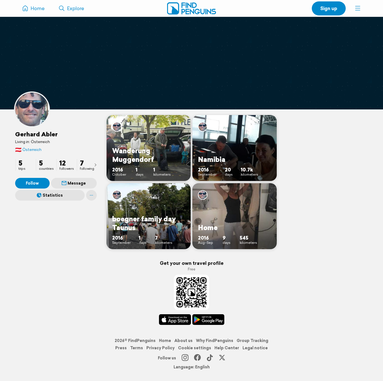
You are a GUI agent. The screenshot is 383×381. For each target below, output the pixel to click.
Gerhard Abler (36, 134)
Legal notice (255, 348)
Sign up (328, 8)
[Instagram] (185, 358)
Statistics (53, 195)
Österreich (28, 149)
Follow (32, 183)
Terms (136, 348)
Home (165, 340)
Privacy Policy (160, 348)
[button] (358, 8)
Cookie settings (194, 348)
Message (77, 183)
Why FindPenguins (214, 340)
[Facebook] (197, 358)
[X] (222, 358)
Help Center (226, 348)
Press (121, 348)
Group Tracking (252, 340)
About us (183, 340)
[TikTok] (209, 358)
